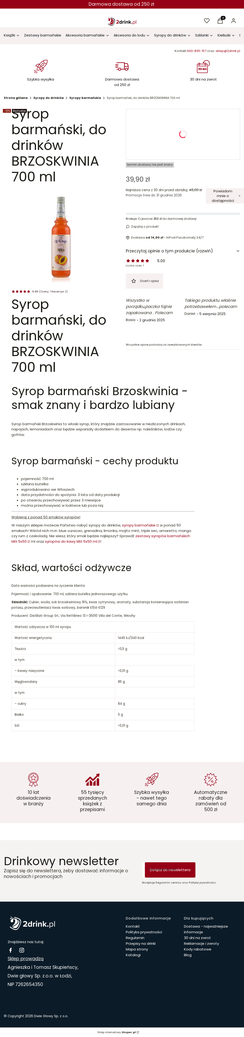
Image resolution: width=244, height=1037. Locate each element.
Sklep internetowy (116, 1032)
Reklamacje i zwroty (201, 943)
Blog (188, 954)
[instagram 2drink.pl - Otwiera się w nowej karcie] (22, 950)
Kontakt (133, 926)
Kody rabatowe (197, 949)
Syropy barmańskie (85, 98)
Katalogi (133, 954)
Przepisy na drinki (141, 943)
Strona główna (16, 98)
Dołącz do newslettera (170, 869)
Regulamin (135, 937)
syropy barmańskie (139, 525)
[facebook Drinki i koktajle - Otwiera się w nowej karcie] (10, 950)
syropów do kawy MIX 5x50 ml (71, 541)
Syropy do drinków (48, 98)
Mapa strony (137, 949)
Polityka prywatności (144, 932)
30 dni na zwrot (197, 937)
